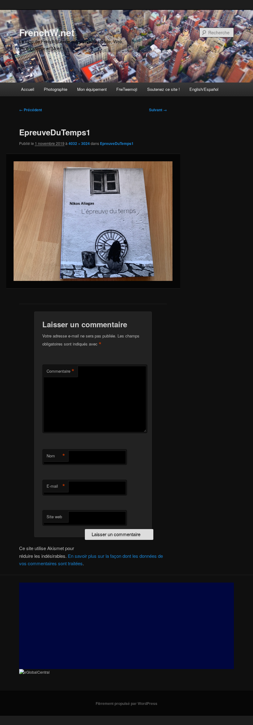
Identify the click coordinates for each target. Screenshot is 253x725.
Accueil (27, 89)
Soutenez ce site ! (163, 89)
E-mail (56, 486)
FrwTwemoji (126, 89)
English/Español (203, 89)
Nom (56, 456)
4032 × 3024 (79, 143)
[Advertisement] (126, 626)
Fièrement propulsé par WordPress (126, 703)
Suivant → (158, 109)
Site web (54, 516)
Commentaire (60, 371)
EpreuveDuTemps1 (117, 143)
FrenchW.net (46, 32)
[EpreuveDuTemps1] (93, 221)
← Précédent (30, 109)
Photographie (55, 89)
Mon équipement (92, 89)
